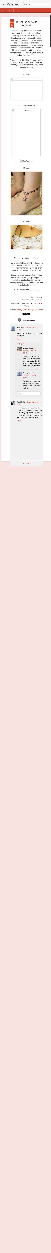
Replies (22, 344)
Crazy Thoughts (29, 309)
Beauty (19, 309)
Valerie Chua (28, 348)
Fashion (39, 309)
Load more (26, 463)
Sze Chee (20, 327)
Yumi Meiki (21, 402)
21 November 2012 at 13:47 (29, 350)
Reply (19, 339)
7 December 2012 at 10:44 (29, 375)
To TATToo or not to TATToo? (26, 23)
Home (17, 10)
